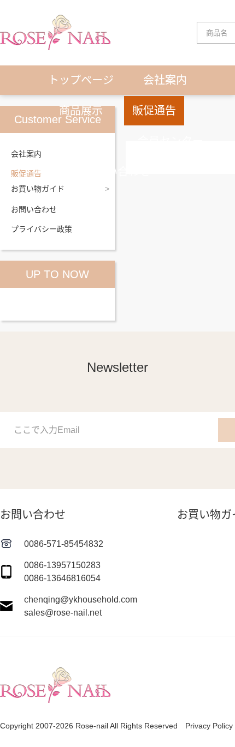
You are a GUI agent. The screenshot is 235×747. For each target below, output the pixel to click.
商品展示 (81, 111)
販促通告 (154, 111)
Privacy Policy (209, 725)
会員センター (170, 141)
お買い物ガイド (70, 141)
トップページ (81, 80)
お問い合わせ (117, 172)
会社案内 (165, 80)
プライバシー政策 (41, 229)
